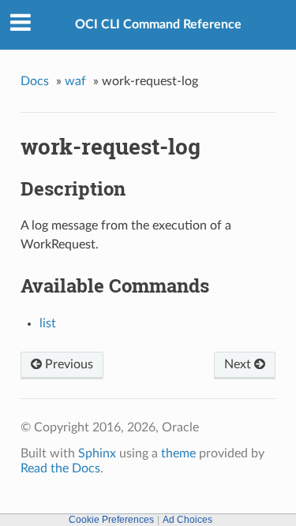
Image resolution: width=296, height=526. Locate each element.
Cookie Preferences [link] (111, 519)
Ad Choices (187, 519)
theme (178, 453)
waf (75, 81)
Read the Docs (60, 468)
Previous (67, 364)
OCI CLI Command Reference (158, 24)
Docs (35, 81)
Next (239, 364)
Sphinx (97, 453)
